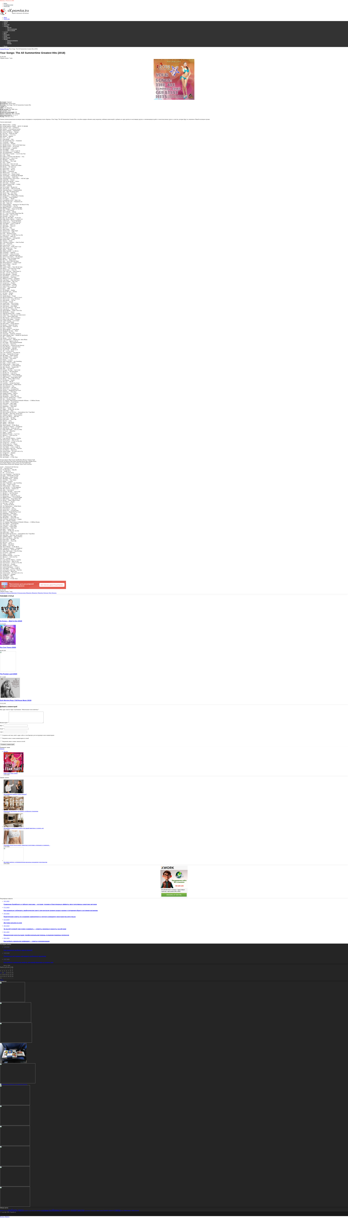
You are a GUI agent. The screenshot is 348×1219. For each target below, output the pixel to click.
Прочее (6, 39)
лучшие (29, 1210)
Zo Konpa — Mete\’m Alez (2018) (11, 621)
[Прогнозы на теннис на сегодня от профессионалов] (17, 1083)
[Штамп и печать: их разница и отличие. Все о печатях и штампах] (15, 1165)
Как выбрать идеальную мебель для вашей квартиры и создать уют (24, 828)
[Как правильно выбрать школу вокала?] (14, 792)
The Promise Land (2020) (8, 674)
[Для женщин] (14, 15)
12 (4, 972)
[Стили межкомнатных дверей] (15, 1125)
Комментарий (4, 722)
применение (87, 1210)
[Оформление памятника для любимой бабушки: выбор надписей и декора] (13, 1084)
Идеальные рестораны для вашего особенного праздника (21, 811)
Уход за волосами (12, 29)
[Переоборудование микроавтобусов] (15, 1206)
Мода (5, 33)
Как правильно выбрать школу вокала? (15, 794)
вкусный (6, 1210)
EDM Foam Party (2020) (11, 773)
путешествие (93, 1210)
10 (1, 972)
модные (39, 1210)
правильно (66, 1210)
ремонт (101, 1210)
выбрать (12, 1209)
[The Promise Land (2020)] (8, 671)
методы (34, 1210)
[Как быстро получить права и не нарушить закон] (15, 1186)
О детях (6, 32)
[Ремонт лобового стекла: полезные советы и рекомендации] (15, 1022)
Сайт (1, 732)
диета (21, 1210)
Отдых (5, 36)
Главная (6, 21)
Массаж (9, 27)
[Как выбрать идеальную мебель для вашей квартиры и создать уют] (14, 826)
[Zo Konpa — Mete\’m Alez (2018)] (10, 618)
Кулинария (6, 34)
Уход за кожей (11, 30)
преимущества (77, 1210)
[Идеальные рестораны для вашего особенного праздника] (14, 809)
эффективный (135, 1210)
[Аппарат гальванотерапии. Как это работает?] (16, 1042)
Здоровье (6, 26)
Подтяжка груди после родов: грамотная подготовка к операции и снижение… (27, 845)
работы (98, 1210)
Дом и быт (6, 24)
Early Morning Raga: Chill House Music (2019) (15, 700)
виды (2, 1210)
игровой (26, 1210)
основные (45, 1210)
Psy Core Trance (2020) (8, 647)
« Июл (1, 980)
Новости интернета (12, 40)
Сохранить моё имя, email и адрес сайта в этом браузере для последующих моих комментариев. (28, 735)
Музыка (9, 43)
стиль (122, 1210)
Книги (9, 42)
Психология (7, 37)
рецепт (106, 1210)
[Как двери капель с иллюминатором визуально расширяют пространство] (14, 860)
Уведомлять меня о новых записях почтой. (13, 741)
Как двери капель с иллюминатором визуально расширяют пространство (25, 862)
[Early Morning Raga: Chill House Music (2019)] (10, 697)
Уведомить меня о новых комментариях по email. (15, 738)
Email (2, 729)
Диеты (5, 23)
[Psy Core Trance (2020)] (8, 644)
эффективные (127, 1210)
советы (117, 1210)
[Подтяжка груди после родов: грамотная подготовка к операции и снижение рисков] (14, 843)
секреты (111, 1210)
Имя (1, 725)
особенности (55, 1210)
